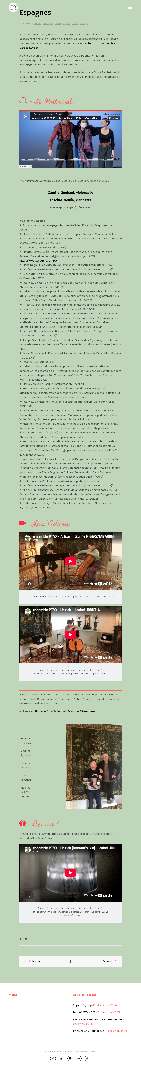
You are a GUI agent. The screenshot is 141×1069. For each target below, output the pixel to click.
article (37, 23)
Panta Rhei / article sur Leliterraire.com (97, 1019)
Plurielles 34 (42, 711)
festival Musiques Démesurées (76, 711)
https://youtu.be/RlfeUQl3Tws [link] (39, 260)
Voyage (84, 23)
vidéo (75, 23)
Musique (48, 23)
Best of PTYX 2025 (84, 1012)
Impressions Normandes (88, 1030)
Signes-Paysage (83, 1005)
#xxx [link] (56, 410)
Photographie (62, 23)
